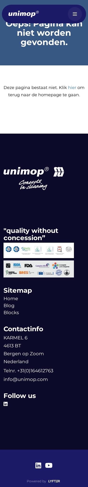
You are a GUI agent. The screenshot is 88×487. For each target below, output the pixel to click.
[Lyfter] (54, 481)
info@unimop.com (26, 379)
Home (11, 298)
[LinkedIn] (7, 404)
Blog (9, 305)
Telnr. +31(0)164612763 (28, 370)
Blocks (11, 312)
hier (72, 87)
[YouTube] (49, 466)
